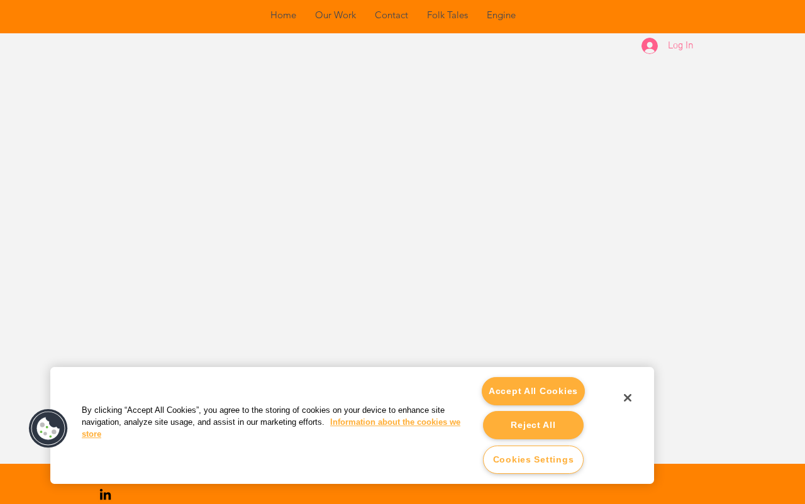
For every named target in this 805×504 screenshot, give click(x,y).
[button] (48, 428)
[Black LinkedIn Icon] (105, 494)
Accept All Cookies (533, 391)
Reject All (533, 425)
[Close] (627, 398)
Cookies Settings (533, 459)
